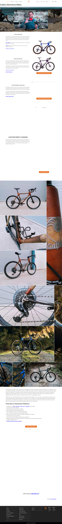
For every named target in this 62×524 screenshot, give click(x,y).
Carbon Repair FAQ (22, 511)
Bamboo (27, 406)
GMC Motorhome (22, 517)
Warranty (7, 509)
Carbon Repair (21, 509)
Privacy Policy (8, 514)
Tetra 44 (7, 45)
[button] (23, 198)
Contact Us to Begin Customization (44, 73)
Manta (14, 406)
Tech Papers (8, 511)
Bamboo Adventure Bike (10, 96)
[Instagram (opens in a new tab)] (54, 1)
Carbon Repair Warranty (23, 512)
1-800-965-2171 (34, 493)
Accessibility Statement (10, 516)
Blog (19, 514)
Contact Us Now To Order (31, 426)
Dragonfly (18, 406)
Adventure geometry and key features (14, 421)
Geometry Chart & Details (10, 48)
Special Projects (21, 516)
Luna (24, 406)
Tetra (21, 406)
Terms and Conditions (9, 512)
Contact (33, 509)
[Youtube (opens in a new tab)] (56, 1)
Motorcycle (21, 519)
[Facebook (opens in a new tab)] (53, 1)
